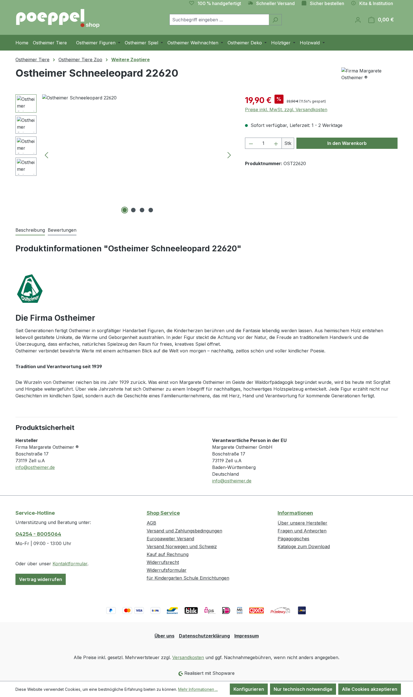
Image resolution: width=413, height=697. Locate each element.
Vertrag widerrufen (40, 579)
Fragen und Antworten (302, 531)
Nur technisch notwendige (303, 689)
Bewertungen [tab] (62, 230)
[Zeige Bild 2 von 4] (133, 210)
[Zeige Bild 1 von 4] (124, 210)
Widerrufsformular (167, 570)
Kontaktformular (70, 563)
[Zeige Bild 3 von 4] (142, 210)
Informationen (295, 513)
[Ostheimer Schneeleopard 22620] (137, 154)
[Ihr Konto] (358, 19)
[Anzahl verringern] (251, 143)
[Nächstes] (229, 155)
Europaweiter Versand (170, 538)
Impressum (246, 636)
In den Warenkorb (347, 143)
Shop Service (163, 513)
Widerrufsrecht (163, 562)
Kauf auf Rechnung (168, 554)
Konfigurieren (248, 689)
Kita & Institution (376, 3)
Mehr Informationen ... (198, 689)
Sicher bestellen (327, 3)
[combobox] (219, 19)
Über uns (164, 636)
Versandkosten (188, 657)
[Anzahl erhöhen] (276, 143)
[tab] (30, 230)
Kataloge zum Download (304, 546)
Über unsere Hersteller (302, 523)
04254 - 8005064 (38, 534)
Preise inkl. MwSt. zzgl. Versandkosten (286, 109)
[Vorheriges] (46, 155)
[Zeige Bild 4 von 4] (151, 210)
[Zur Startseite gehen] (57, 18)
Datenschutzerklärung (204, 636)
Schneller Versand (275, 3)
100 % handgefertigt (219, 3)
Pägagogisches (293, 538)
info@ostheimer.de (35, 467)
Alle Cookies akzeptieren (369, 689)
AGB (151, 523)
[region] (124, 154)
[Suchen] (275, 19)
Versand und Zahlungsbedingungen (184, 531)
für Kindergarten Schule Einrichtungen (188, 578)
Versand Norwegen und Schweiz (182, 546)
